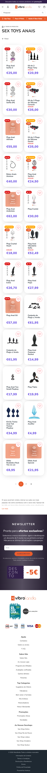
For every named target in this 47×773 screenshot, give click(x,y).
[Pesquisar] (42, 12)
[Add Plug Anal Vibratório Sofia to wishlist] (39, 227)
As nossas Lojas (23, 662)
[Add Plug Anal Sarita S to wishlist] (18, 49)
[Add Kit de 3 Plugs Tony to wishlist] (39, 49)
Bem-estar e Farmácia (23, 695)
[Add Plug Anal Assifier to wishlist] (39, 405)
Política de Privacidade (23, 767)
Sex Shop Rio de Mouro (23, 733)
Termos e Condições (23, 758)
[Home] (3, 27)
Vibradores (23, 691)
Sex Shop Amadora (23, 741)
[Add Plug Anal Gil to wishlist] (18, 299)
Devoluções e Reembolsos (23, 761)
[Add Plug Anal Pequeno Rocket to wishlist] (39, 334)
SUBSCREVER (23, 554)
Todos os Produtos (11, 26)
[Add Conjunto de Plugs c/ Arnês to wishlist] (39, 299)
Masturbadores (23, 703)
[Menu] (2, 7)
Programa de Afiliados (23, 666)
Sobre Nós (23, 658)
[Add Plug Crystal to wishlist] (39, 192)
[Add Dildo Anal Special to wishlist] (39, 444)
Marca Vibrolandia (23, 707)
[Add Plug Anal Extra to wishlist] (18, 264)
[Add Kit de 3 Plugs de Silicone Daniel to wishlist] (39, 121)
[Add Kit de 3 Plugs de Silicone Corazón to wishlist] (39, 84)
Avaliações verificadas (23, 670)
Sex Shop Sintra (23, 729)
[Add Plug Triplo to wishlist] (39, 370)
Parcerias (23, 678)
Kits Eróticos (23, 699)
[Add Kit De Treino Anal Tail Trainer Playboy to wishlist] (18, 405)
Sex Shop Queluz (23, 745)
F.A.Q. (23, 649)
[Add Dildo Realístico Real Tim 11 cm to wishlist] (18, 444)
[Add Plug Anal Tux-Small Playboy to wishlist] (18, 370)
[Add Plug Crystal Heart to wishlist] (18, 227)
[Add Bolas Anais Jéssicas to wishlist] (18, 158)
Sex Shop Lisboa (24, 737)
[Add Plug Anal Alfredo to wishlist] (18, 121)
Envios (23, 764)
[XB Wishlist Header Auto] (39, 6)
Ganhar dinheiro (23, 674)
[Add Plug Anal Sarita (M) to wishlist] (18, 84)
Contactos (23, 641)
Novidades (23, 720)
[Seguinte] (31, 484)
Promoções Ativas (23, 716)
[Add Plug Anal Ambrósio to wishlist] (18, 192)
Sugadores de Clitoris (23, 687)
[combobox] (22, 12)
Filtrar (6, 39)
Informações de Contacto (23, 756)
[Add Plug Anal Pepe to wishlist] (39, 264)
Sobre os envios (23, 645)
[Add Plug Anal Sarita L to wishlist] (39, 158)
